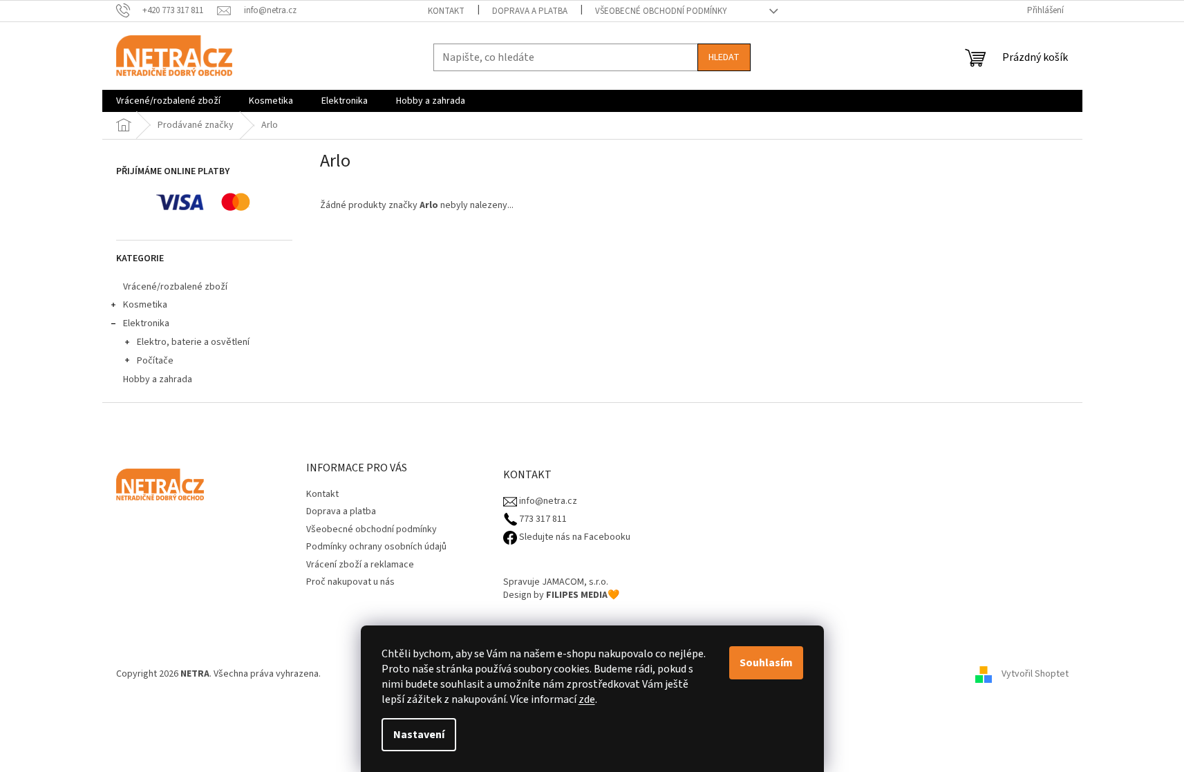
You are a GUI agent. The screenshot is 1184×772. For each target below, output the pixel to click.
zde (587, 699)
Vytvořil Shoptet (1035, 674)
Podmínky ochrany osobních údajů (376, 547)
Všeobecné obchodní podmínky (661, 11)
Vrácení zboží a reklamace (360, 565)
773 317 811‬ (542, 519)
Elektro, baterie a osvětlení (193, 342)
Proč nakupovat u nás (350, 582)
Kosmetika (145, 305)
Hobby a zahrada (157, 379)
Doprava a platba (529, 11)
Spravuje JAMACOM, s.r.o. (555, 582)
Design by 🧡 (561, 595)
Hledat (724, 57)
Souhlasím (766, 662)
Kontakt (446, 11)
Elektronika (146, 323)
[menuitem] (168, 101)
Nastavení (418, 734)
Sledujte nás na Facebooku (573, 537)
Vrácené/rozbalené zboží (175, 287)
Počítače (155, 361)
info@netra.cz (547, 501)
